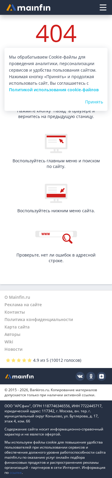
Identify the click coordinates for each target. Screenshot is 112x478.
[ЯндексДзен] (101, 376)
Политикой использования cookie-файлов (54, 89)
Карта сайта (17, 327)
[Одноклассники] (90, 376)
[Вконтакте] (80, 376)
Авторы (12, 334)
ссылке (16, 472)
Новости (13, 349)
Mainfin (19, 376)
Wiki (8, 342)
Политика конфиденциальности (38, 319)
